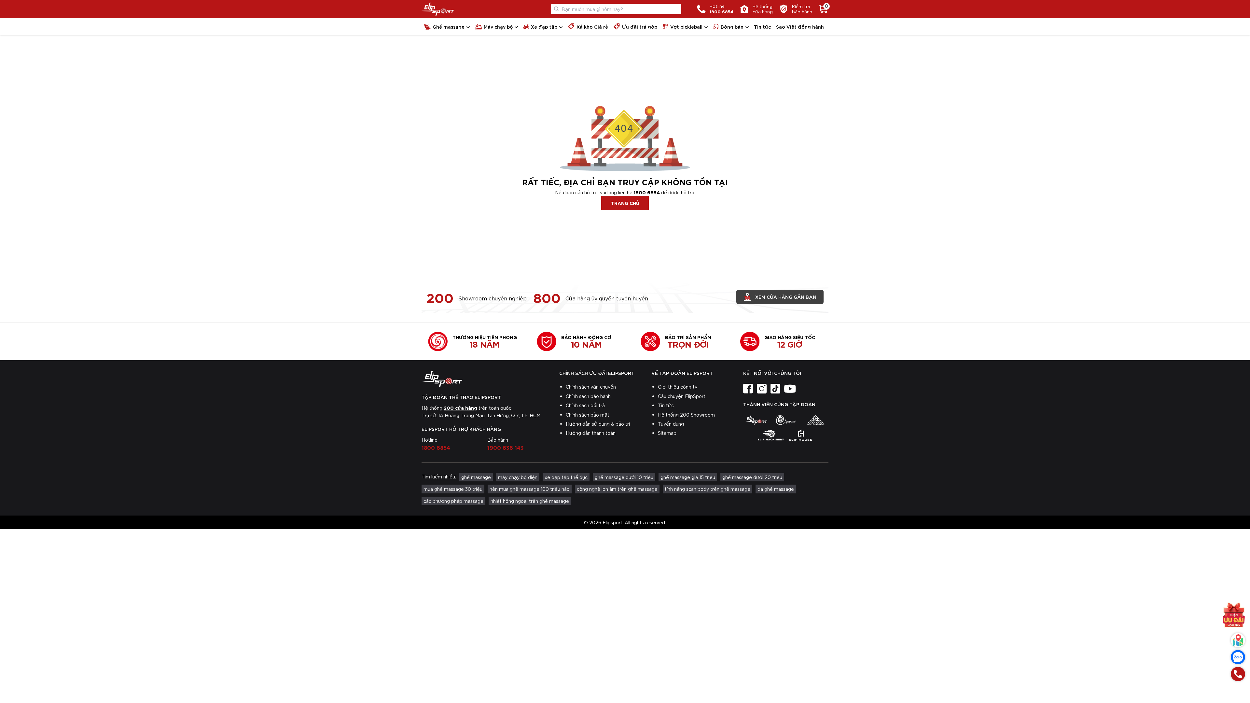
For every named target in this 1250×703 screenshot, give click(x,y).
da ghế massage (775, 489)
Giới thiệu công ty (677, 387)
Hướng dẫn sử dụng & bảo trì (598, 424)
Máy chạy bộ (498, 26)
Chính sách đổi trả (585, 405)
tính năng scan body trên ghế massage (707, 489)
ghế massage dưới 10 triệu (624, 477)
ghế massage (476, 477)
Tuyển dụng (671, 424)
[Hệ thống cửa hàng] (1238, 640)
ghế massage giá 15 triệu (687, 477)
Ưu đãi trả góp (639, 26)
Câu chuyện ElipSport (681, 396)
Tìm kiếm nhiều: (439, 476)
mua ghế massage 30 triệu (453, 489)
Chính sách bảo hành (588, 396)
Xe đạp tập (544, 26)
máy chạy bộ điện (517, 477)
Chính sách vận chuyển (591, 387)
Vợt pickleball (686, 26)
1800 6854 (647, 192)
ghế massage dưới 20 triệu (752, 477)
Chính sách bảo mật (587, 415)
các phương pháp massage (453, 501)
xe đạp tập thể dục (566, 477)
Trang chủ (625, 203)
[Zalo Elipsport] (1238, 657)
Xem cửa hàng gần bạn (785, 297)
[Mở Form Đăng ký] (1233, 616)
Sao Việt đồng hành (800, 26)
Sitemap (667, 433)
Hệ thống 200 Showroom (686, 415)
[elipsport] (756, 419)
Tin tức (762, 26)
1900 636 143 (505, 447)
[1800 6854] (1238, 674)
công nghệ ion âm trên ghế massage (617, 489)
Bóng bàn (732, 26)
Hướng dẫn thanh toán (591, 433)
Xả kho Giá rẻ (592, 26)
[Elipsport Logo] (438, 9)
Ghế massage (449, 26)
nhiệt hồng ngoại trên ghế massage (530, 501)
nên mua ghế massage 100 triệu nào (530, 489)
